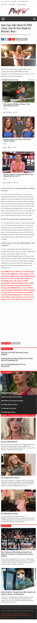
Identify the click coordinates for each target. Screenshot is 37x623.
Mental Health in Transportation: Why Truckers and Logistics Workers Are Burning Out (18, 593)
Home (2, 613)
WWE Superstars (23, 1)
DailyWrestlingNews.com (11, 35)
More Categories (21, 4)
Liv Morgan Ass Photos (8, 408)
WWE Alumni (12, 4)
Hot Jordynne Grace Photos (10, 478)
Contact (12, 617)
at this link (31, 74)
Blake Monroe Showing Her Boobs (12, 400)
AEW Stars (4, 4)
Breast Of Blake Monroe (9, 442)
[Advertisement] (18, 320)
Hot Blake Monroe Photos (9, 404)
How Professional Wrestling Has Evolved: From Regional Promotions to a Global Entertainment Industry (17, 554)
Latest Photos (5, 1)
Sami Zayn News (15, 343)
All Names (14, 1)
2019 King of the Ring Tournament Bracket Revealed (14, 353)
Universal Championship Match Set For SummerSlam (13, 365)
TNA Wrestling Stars (26, 615)
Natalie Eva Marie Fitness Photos (11, 397)
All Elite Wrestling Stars (7, 615)
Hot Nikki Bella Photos (8, 412)
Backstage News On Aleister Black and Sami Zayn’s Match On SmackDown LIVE (17, 359)
